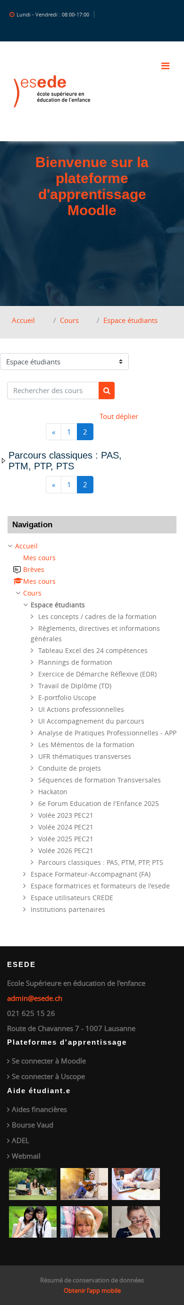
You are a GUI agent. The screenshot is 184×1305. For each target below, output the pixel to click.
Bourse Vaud (32, 1124)
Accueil (23, 320)
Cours (69, 320)
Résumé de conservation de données (92, 1280)
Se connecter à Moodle (49, 1060)
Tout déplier (119, 416)
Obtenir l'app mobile (92, 1290)
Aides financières (39, 1109)
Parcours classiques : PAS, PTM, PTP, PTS (65, 460)
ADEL (20, 1140)
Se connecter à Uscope (48, 1076)
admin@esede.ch (34, 998)
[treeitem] (92, 728)
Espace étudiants (130, 320)
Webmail (26, 1155)
